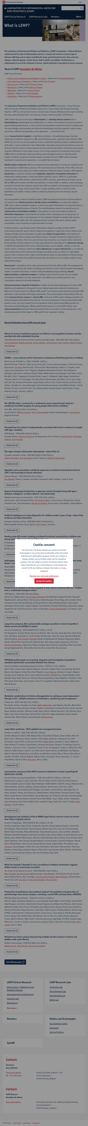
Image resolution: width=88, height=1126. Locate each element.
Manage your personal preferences (44, 576)
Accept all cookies (44, 581)
